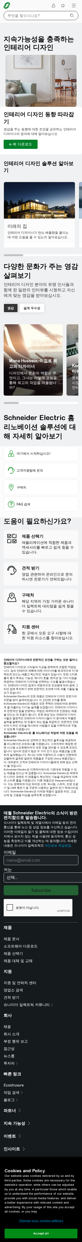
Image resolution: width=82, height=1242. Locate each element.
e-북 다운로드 (20, 144)
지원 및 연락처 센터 (20, 983)
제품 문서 (11, 939)
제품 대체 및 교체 (18, 961)
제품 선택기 (13, 953)
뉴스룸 (9, 1056)
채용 (7, 1027)
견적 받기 (11, 997)
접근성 (9, 1048)
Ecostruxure (14, 1085)
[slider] (43, 255)
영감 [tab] (11, 308)
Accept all (41, 1233)
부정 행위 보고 (16, 1041)
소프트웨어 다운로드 (21, 946)
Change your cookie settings (41, 1220)
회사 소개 (11, 1034)
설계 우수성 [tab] (31, 308)
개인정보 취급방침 (58, 845)
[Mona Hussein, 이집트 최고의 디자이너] (33, 360)
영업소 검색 (13, 990)
